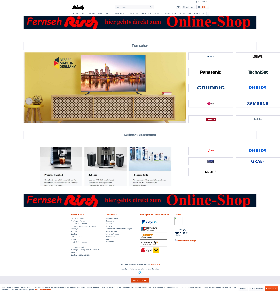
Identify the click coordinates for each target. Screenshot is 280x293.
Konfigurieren (271, 288)
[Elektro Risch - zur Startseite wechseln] (78, 7)
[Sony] (210, 56)
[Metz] (210, 119)
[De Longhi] (210, 161)
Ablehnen (243, 288)
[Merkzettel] (178, 7)
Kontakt (109, 226)
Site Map (109, 223)
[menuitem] (134, 7)
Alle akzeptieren (256, 288)
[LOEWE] (258, 56)
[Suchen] (151, 7)
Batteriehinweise (112, 218)
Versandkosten (155, 264)
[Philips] (258, 87)
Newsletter (110, 221)
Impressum (110, 242)
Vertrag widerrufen (140, 280)
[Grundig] (210, 87)
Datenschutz (110, 236)
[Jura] (210, 150)
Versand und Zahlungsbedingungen (119, 229)
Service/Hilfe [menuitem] (202, 2)
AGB (107, 239)
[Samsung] (258, 103)
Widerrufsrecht (111, 231)
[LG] (210, 103)
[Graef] (258, 161)
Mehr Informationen (43, 290)
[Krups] (210, 171)
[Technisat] (258, 72)
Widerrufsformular (113, 234)
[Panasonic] (210, 72)
